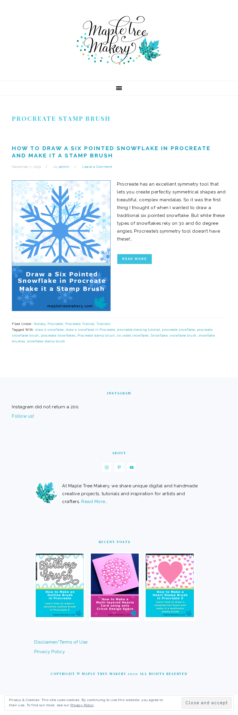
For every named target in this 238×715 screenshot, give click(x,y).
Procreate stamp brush (96, 335)
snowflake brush (183, 335)
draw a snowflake (49, 330)
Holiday (40, 324)
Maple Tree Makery (119, 40)
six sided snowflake (133, 335)
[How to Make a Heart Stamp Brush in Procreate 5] (170, 615)
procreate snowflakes (58, 335)
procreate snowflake (178, 330)
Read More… (94, 501)
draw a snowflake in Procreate (90, 330)
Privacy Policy (49, 651)
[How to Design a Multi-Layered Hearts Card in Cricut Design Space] (115, 615)
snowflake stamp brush (46, 341)
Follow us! (23, 416)
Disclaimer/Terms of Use (61, 642)
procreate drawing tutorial (138, 330)
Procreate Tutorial (79, 324)
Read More (134, 259)
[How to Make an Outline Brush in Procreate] (60, 615)
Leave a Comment (97, 167)
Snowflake (159, 335)
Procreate (55, 324)
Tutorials (103, 324)
